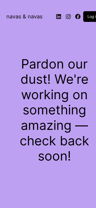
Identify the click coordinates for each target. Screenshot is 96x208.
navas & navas (24, 16)
